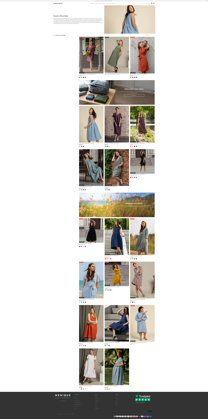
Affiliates (76, 406)
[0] (151, 3)
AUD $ (146, 3)
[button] (93, 3)
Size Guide (97, 408)
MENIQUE (60, 413)
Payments (97, 398)
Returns (96, 402)
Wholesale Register (77, 402)
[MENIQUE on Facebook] (60, 401)
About (75, 396)
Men (116, 400)
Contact (96, 396)
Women (117, 398)
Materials (76, 398)
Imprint (96, 406)
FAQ (96, 404)
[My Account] (149, 3)
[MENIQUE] (58, 3)
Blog (75, 408)
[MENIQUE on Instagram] (62, 401)
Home (117, 404)
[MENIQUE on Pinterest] (64, 401)
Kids (116, 402)
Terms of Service (66, 413)
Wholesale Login (77, 404)
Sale (116, 396)
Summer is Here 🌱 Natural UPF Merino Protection (104, 0)
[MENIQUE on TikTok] (65, 401)
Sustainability (76, 400)
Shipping (96, 400)
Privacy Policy (71, 413)
